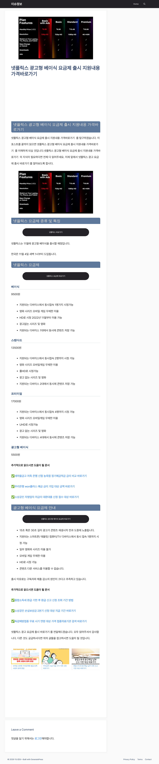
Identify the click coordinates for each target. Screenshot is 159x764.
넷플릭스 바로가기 (55, 232)
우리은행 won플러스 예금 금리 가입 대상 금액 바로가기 (45, 486)
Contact (148, 759)
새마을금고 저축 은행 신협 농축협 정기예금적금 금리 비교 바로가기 (51, 475)
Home (136, 4)
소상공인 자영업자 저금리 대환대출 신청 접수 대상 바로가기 (47, 497)
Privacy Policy (129, 759)
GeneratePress (37, 759)
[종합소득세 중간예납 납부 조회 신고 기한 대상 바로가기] (85, 656)
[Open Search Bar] (144, 4)
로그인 (38, 738)
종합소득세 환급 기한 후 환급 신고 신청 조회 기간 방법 (44, 600)
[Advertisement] (55, 99)
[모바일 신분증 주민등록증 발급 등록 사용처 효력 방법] (25, 656)
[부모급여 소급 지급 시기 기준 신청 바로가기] (55, 656)
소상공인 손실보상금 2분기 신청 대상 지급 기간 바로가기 (45, 610)
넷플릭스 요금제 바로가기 (55, 276)
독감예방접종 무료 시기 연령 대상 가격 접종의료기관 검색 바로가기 (51, 621)
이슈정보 (16, 4)
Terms (139, 759)
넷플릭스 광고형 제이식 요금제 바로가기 (56, 519)
